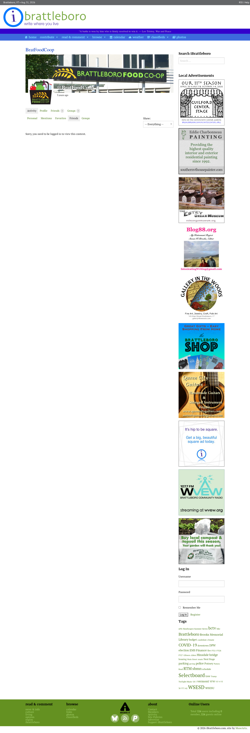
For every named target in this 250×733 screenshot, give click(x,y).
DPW (212, 645)
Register (195, 614)
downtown (203, 645)
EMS (192, 650)
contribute (47, 37)
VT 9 (218, 681)
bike (218, 629)
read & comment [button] (73, 37)
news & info (33, 709)
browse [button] (97, 37)
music (200, 659)
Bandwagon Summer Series (195, 628)
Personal (32, 118)
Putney (208, 663)
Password (184, 592)
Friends (57, 110)
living (29, 714)
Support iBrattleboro (160, 722)
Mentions (46, 118)
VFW (212, 681)
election (184, 650)
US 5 (195, 681)
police (200, 663)
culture (30, 712)
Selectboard (192, 675)
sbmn (197, 668)
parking (184, 663)
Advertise (153, 719)
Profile (43, 110)
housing (183, 659)
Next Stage (209, 659)
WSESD (196, 687)
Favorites (60, 118)
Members (153, 712)
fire (209, 650)
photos (181, 37)
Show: (147, 118)
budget (193, 639)
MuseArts (241, 728)
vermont (203, 681)
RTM (188, 668)
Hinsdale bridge (207, 655)
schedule (206, 669)
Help (247, 2)
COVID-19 (188, 645)
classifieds (158, 37)
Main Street (192, 659)
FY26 (218, 650)
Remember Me (191, 607)
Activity (31, 110)
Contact (152, 709)
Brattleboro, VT (11, 2)
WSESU (209, 688)
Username (185, 576)
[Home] (45, 17)
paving (192, 664)
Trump (213, 676)
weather (138, 37)
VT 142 (184, 688)
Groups (73, 110)
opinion (30, 717)
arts (180, 628)
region (29, 719)
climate (210, 640)
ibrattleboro (32, 722)
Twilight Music (185, 681)
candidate (202, 640)
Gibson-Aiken (190, 655)
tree (207, 676)
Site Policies (155, 717)
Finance (201, 650)
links (69, 712)
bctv (212, 628)
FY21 (214, 650)
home (33, 37)
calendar (119, 37)
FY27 (181, 655)
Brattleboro (189, 634)
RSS (241, 2)
